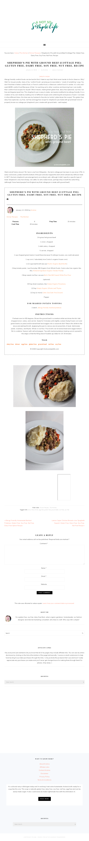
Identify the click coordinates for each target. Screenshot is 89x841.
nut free (51, 344)
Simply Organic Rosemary (56, 284)
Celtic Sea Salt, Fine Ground (53, 292)
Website (44, 584)
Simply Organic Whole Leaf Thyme (49, 288)
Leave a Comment (57, 70)
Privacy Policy (45, 776)
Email (43, 576)
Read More (44, 799)
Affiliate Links (44, 767)
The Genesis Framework (56, 837)
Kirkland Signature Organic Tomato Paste (48, 271)
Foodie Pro (42, 837)
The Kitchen (24, 217)
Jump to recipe (44, 76)
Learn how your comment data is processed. (58, 603)
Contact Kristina (44, 770)
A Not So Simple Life (44, 25)
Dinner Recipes (12, 217)
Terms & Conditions (44, 780)
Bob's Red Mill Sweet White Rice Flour (57, 275)
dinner (17, 344)
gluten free (33, 344)
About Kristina (44, 764)
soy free (58, 344)
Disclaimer (44, 773)
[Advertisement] (44, 5)
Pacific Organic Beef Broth (57, 264)
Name (44, 568)
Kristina (33, 210)
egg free (24, 344)
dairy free (10, 344)
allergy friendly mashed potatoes (49, 307)
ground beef (42, 344)
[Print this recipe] (7, 201)
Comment (44, 543)
